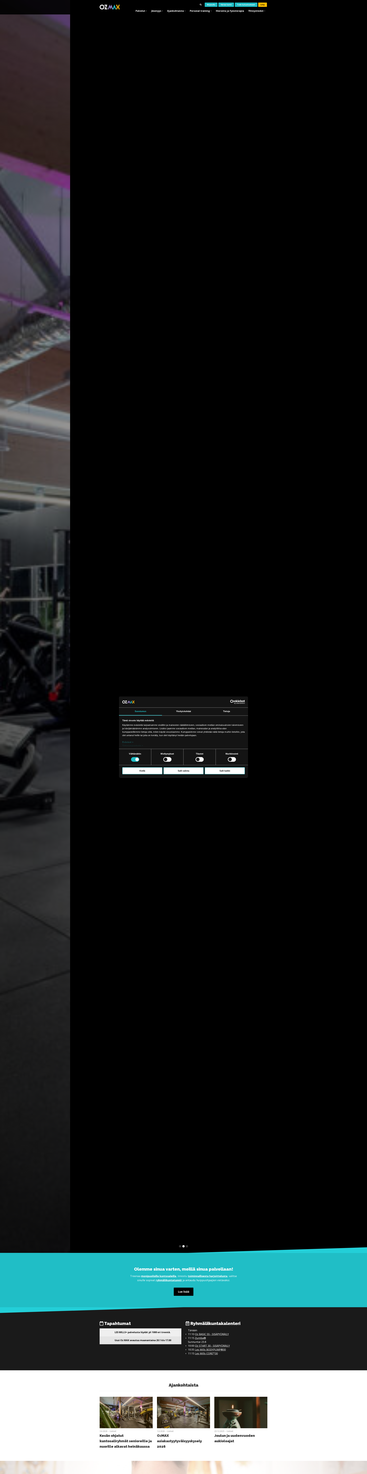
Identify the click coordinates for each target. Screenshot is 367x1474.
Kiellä (142, 771)
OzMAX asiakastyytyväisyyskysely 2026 (179, 1441)
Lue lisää (183, 1291)
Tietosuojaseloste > (132, 745)
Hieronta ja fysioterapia (230, 10)
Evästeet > (127, 742)
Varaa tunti (226, 4)
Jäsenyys (156, 10)
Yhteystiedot (255, 10)
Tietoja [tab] (226, 711)
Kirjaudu (211, 4)
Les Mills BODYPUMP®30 (210, 1349)
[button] (180, 1246)
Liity (262, 4)
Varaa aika (183, 648)
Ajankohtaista (175, 10)
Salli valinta (183, 771)
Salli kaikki (224, 771)
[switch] (167, 759)
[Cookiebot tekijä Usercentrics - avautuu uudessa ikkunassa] (232, 702)
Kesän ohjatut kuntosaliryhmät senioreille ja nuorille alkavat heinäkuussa (126, 1441)
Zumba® (200, 1338)
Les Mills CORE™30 (206, 1353)
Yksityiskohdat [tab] (183, 711)
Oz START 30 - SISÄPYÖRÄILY (212, 1345)
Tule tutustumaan (246, 4)
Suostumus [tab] (140, 711)
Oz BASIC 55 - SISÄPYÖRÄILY (212, 1334)
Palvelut (140, 10)
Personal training (200, 10)
